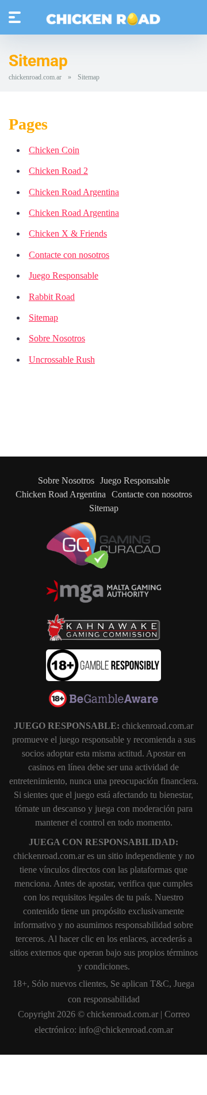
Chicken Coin (54, 150)
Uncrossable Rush (62, 359)
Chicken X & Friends (68, 233)
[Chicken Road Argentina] (103, 19)
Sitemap (43, 317)
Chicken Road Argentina (74, 192)
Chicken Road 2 (58, 171)
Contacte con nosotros (69, 255)
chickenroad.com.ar (35, 77)
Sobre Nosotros (57, 338)
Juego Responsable (63, 275)
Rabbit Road (52, 297)
